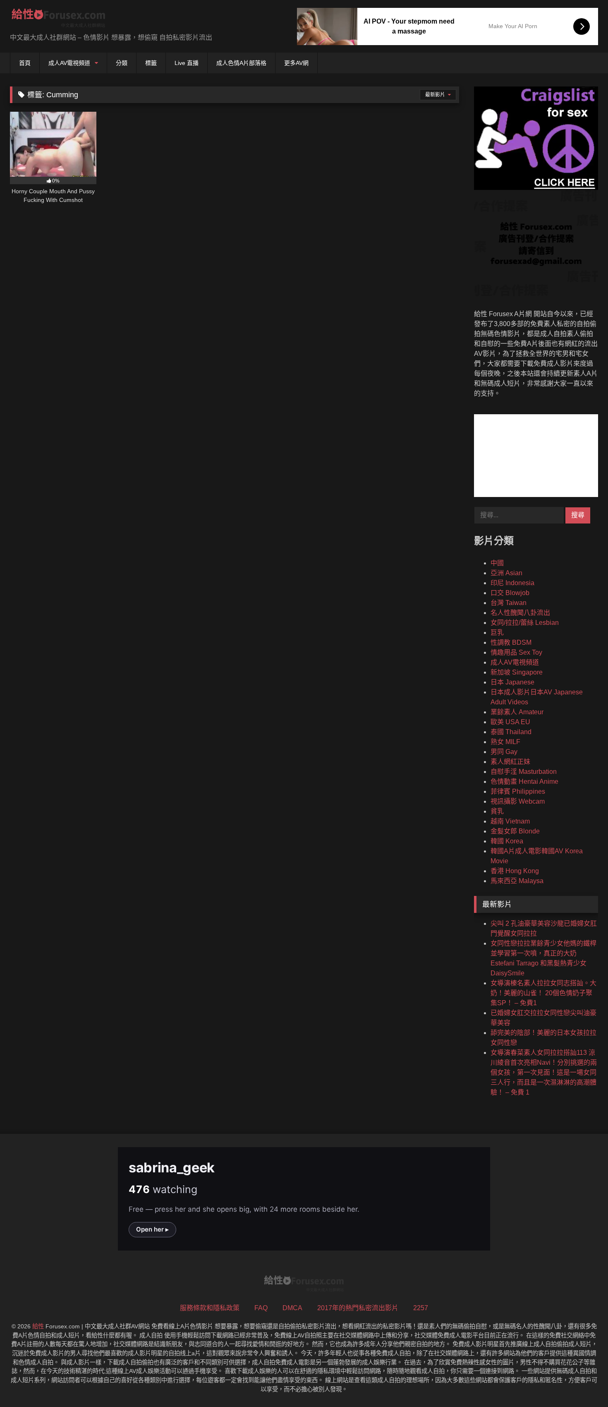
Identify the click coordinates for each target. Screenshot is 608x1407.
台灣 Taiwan (509, 602)
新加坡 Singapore (517, 672)
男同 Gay (504, 751)
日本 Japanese (512, 682)
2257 (420, 1307)
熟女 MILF (505, 741)
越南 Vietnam (510, 821)
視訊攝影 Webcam (518, 801)
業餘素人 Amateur (517, 712)
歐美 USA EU (510, 721)
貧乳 (497, 811)
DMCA (292, 1307)
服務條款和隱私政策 (209, 1307)
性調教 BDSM (511, 642)
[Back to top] (582, 1382)
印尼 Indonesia (512, 582)
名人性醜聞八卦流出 (520, 612)
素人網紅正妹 (510, 761)
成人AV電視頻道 (69, 63)
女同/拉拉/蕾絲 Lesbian (525, 622)
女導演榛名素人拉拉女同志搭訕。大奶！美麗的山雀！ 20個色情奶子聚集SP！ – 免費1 (543, 993)
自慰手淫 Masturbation (524, 771)
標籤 (151, 63)
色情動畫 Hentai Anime (524, 781)
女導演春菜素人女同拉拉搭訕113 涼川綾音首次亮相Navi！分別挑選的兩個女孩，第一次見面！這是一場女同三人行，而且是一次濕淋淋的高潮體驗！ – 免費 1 (544, 1072)
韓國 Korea (507, 841)
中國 (497, 563)
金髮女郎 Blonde (515, 831)
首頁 (25, 63)
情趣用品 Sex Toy (516, 652)
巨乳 (497, 632)
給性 (38, 1326)
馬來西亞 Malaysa (517, 880)
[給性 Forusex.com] (58, 20)
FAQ (261, 1307)
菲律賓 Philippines (518, 791)
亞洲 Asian (506, 572)
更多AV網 (296, 63)
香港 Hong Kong (515, 870)
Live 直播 (187, 63)
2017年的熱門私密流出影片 (357, 1307)
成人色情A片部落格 (241, 63)
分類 (121, 63)
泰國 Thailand (511, 731)
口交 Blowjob (510, 592)
